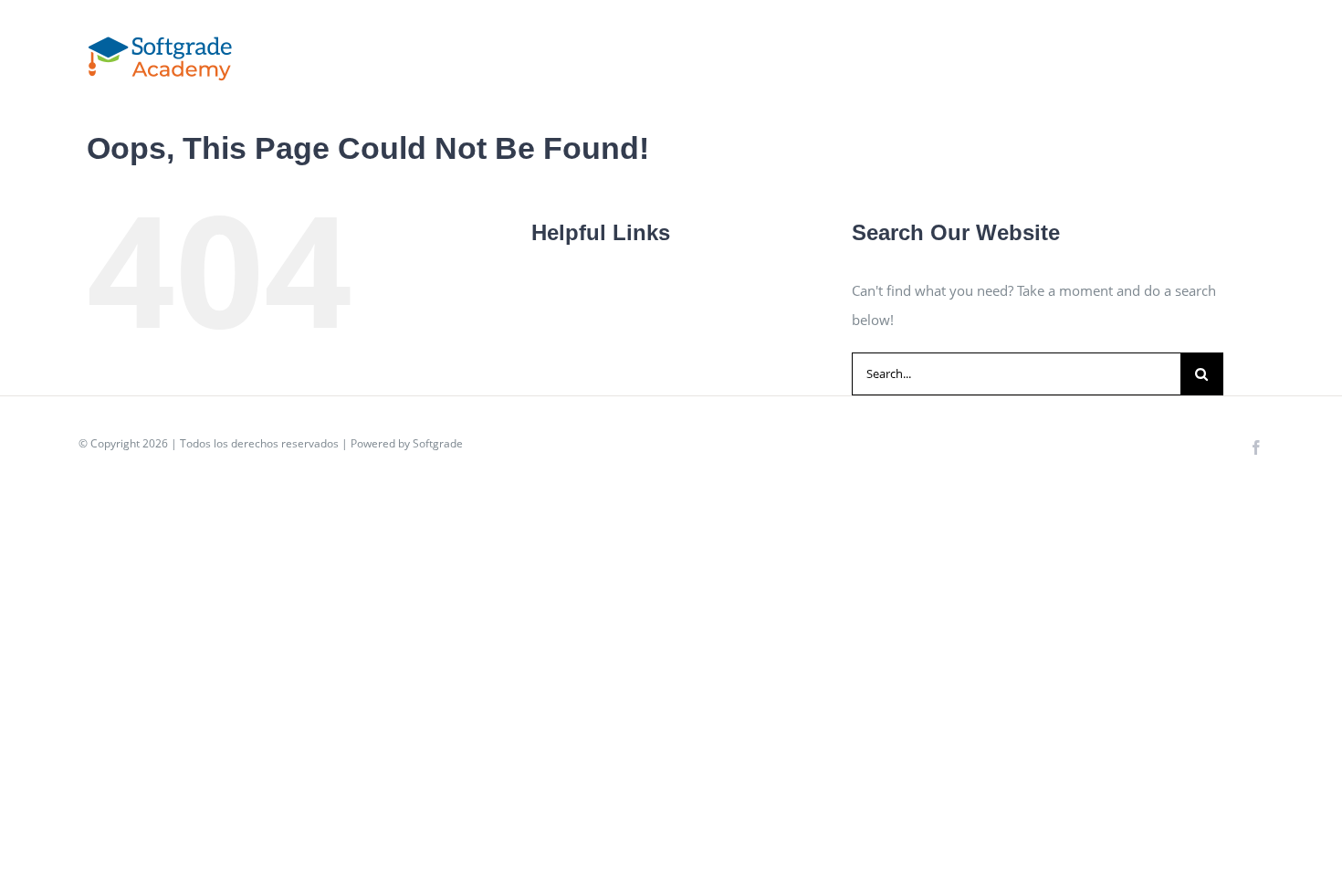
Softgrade (438, 443)
